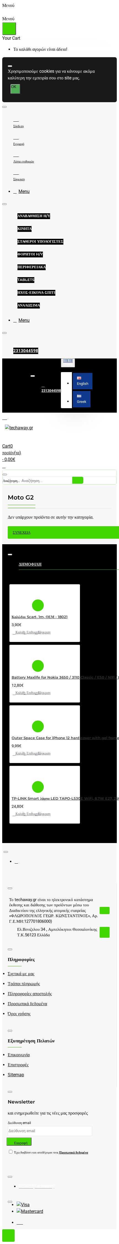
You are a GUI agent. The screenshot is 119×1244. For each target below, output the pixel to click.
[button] (82, 381)
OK (13, 87)
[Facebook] (20, 863)
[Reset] (9, 28)
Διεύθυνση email (19, 1123)
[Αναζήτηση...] (4, 474)
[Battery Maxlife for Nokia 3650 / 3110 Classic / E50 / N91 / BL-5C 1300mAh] (21, 657)
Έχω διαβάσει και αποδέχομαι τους (50, 1152)
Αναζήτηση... (11, 481)
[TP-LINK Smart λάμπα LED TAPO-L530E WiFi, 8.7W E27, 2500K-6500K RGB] (21, 778)
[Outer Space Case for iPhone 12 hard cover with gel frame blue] (21, 718)
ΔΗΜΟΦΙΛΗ (30, 564)
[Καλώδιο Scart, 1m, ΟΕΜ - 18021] (21, 597)
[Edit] (10, 66)
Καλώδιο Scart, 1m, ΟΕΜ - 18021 (40, 617)
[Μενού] (9, 417)
